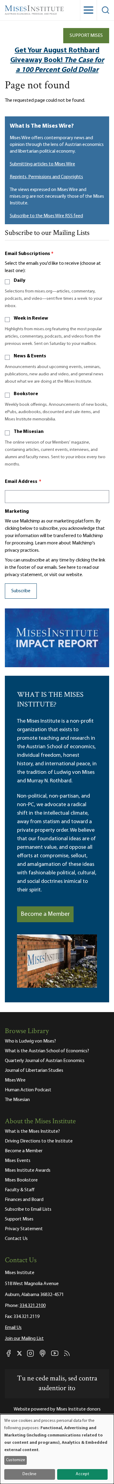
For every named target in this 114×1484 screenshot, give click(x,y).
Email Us (13, 1327)
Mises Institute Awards (27, 1170)
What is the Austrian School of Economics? (47, 1051)
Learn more (46, 543)
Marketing (17, 511)
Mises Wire (15, 1080)
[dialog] (57, 1449)
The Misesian (28, 431)
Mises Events (17, 1160)
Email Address (23, 481)
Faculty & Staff (20, 1190)
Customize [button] (15, 1460)
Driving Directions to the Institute (39, 1141)
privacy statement (23, 574)
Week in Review (31, 318)
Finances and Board (24, 1199)
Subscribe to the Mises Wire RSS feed (46, 216)
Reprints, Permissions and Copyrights (46, 177)
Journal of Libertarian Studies (34, 1070)
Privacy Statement (24, 1229)
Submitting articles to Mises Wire (42, 164)
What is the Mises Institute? (32, 1131)
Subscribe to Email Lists (28, 1209)
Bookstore (26, 393)
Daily (19, 280)
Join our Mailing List (24, 1338)
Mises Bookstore (21, 1180)
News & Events (30, 356)
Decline (29, 1474)
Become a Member (45, 914)
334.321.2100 (32, 1305)
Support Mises (86, 35)
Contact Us (16, 1238)
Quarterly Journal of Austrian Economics (45, 1060)
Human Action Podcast (28, 1090)
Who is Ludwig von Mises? (30, 1041)
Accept (82, 1474)
